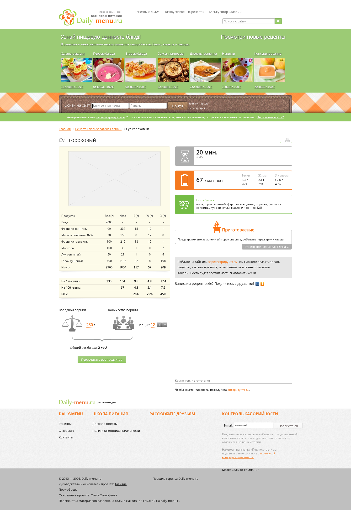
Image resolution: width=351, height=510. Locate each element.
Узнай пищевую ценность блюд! (100, 36)
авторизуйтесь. (238, 390)
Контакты (66, 437)
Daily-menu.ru (93, 17)
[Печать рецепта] (287, 140)
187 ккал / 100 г (72, 86)
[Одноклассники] (262, 284)
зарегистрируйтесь (110, 117)
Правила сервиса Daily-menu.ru (175, 478)
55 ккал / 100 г (103, 86)
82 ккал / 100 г (168, 86)
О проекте (66, 430)
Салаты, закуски (73, 53)
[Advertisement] (215, 340)
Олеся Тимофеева (104, 495)
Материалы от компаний (240, 470)
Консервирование (267, 53)
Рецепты (65, 424)
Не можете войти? (270, 117)
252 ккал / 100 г (201, 86)
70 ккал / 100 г (264, 86)
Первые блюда (104, 53)
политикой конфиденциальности (248, 455)
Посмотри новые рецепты (253, 36)
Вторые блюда (136, 53)
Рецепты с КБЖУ (147, 12)
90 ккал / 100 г (135, 86)
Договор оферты (104, 424)
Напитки (228, 53)
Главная (65, 129)
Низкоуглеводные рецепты (184, 12)
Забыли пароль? (199, 103)
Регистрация (197, 108)
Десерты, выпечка (203, 53)
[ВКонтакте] (257, 284)
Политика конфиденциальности (116, 430)
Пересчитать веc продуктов (101, 359)
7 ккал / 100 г (231, 86)
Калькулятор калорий (225, 12)
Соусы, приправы (171, 53)
